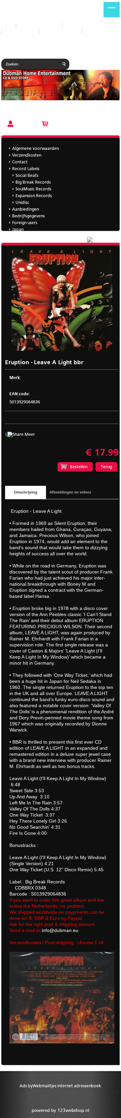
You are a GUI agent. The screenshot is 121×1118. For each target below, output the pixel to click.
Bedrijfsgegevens (60, 31)
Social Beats (26, 176)
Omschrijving (25, 492)
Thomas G (21, 236)
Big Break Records (33, 182)
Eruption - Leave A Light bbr (30, 111)
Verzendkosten (26, 155)
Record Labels (81, 26)
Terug (106, 467)
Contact (20, 162)
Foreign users (24, 223)
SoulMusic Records (33, 189)
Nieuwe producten (39, 26)
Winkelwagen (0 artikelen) (76, 124)
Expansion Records (33, 196)
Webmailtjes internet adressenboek (67, 1086)
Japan (92, 31)
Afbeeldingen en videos (70, 492)
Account (24, 124)
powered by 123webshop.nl (60, 1110)
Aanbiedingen (20, 31)
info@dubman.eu (60, 930)
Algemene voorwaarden (35, 149)
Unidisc (22, 203)
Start (6, 26)
